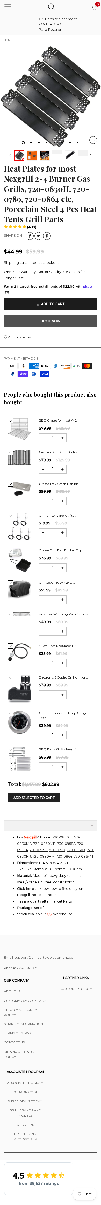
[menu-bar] (8, 7)
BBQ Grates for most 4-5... (58, 420)
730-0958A (66, 843)
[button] (10, 155)
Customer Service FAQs (25, 1001)
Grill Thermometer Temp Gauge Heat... (63, 715)
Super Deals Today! (25, 1101)
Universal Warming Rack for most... (65, 614)
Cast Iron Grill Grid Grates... (59, 452)
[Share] (30, 236)
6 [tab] (62, 142)
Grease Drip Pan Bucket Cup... (61, 550)
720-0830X (76, 850)
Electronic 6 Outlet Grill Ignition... (64, 677)
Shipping (11, 262)
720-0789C (39, 850)
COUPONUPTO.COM (75, 989)
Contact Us (14, 1042)
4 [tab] (46, 142)
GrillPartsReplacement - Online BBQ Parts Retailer (52, 24)
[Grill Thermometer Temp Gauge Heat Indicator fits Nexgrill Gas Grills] (19, 722)
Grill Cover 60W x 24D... (57, 582)
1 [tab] (23, 142)
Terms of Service (19, 1033)
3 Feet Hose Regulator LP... (58, 646)
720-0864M (83, 856)
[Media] (93, 140)
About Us (12, 991)
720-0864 (63, 856)
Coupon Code (25, 1092)
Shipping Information (23, 1024)
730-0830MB (44, 843)
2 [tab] (31, 142)
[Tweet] (38, 236)
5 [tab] (54, 142)
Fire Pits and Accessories (25, 1136)
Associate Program (25, 1083)
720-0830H (62, 837)
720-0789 (57, 850)
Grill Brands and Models (25, 1112)
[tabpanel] (50, 96)
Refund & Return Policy (19, 1054)
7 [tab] (70, 142)
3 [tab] (38, 142)
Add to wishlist (19, 337)
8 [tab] (77, 142)
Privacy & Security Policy (20, 1012)
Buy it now (51, 321)
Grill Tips (25, 1125)
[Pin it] (47, 236)
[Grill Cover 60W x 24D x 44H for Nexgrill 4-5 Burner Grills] (19, 589)
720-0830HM (44, 856)
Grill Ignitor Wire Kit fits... (57, 515)
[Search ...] (51, 6)
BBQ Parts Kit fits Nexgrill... (59, 749)
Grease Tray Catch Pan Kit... (60, 484)
